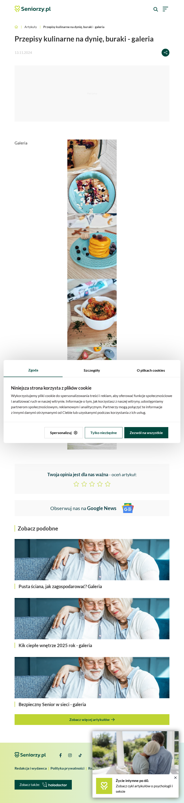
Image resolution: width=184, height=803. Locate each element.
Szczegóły (92, 370)
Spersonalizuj (61, 432)
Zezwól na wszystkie (146, 432)
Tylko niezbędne (103, 432)
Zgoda (33, 370)
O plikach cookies (151, 370)
